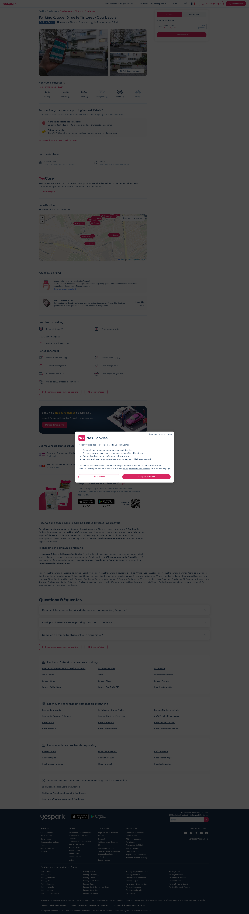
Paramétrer (99, 477)
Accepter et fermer (146, 477)
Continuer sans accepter (160, 434)
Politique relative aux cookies (136, 468)
